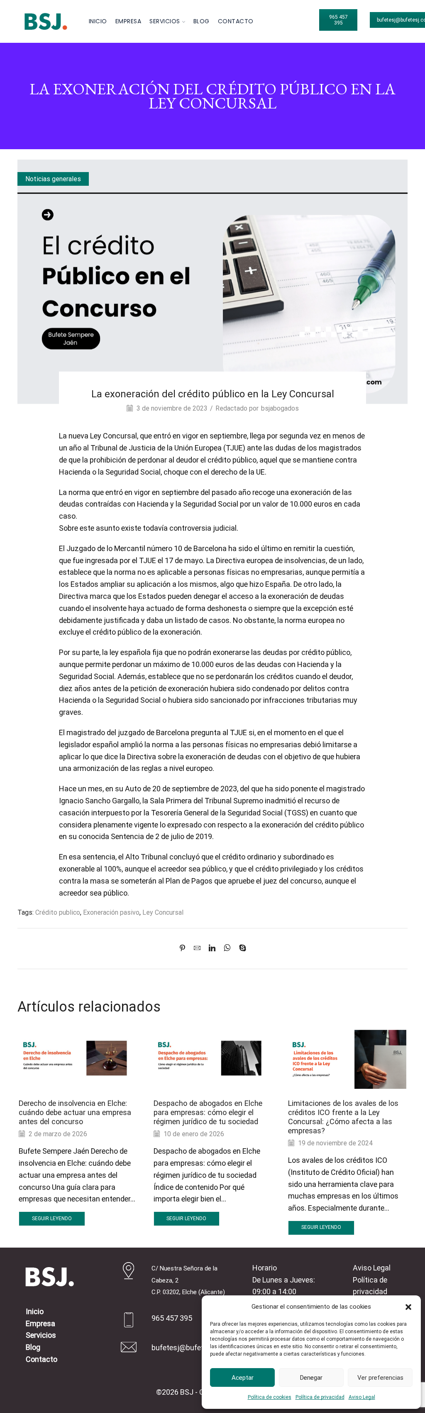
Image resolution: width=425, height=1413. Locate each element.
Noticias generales (53, 179)
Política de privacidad (320, 1397)
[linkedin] (212, 948)
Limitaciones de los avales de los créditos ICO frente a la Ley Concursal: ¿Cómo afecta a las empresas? (343, 1117)
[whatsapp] (227, 948)
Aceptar (243, 1377)
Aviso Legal (362, 1397)
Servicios (164, 21)
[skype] (240, 948)
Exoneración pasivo (111, 912)
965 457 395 (338, 20)
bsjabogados (280, 408)
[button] (408, 1307)
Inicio (98, 21)
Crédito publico (57, 912)
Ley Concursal (162, 912)
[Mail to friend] (197, 948)
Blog (201, 21)
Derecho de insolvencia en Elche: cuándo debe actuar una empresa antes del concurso (75, 1112)
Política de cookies (269, 1397)
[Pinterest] (184, 948)
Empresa (128, 21)
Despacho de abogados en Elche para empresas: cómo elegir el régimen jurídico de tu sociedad (208, 1112)
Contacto (236, 21)
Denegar (311, 1377)
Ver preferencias (380, 1377)
